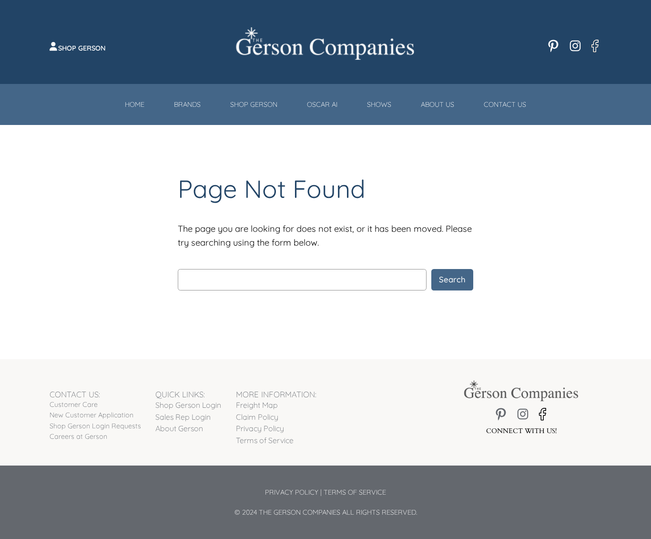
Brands (187, 104)
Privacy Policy (291, 492)
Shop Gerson (82, 48)
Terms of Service (355, 492)
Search (452, 279)
